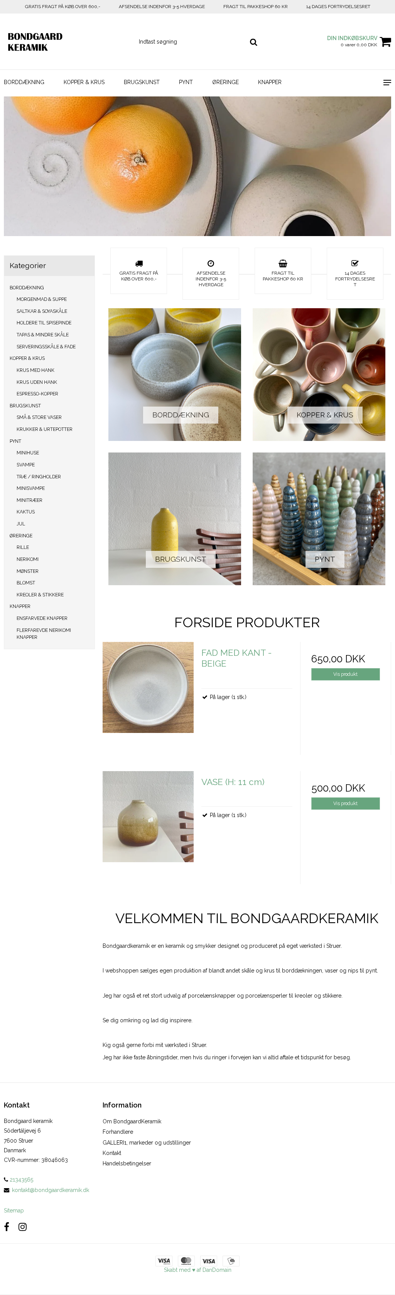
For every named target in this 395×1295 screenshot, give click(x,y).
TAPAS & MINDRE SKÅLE (43, 335)
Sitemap (14, 1210)
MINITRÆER (29, 500)
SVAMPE (26, 465)
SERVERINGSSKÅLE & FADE (46, 346)
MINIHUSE (28, 453)
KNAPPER (270, 82)
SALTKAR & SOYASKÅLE (42, 311)
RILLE (23, 547)
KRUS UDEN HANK (37, 382)
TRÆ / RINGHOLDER (39, 477)
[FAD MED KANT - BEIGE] (148, 687)
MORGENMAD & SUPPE (42, 299)
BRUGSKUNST (142, 82)
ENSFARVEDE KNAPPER (42, 618)
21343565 (20, 1180)
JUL (21, 524)
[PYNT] (319, 518)
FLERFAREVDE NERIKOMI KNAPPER (44, 633)
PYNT (186, 82)
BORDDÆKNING (24, 82)
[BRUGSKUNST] (174, 518)
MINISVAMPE (31, 488)
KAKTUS (26, 512)
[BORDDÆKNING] (174, 374)
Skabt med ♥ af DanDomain (197, 1270)
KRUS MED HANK (35, 370)
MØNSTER (28, 571)
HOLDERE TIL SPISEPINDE (44, 323)
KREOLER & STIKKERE (40, 595)
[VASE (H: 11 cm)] (148, 816)
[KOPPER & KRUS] (319, 374)
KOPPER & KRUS (84, 82)
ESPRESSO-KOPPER (37, 394)
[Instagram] (23, 1227)
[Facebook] (6, 1227)
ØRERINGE (225, 82)
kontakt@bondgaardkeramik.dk (50, 1190)
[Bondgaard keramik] (66, 41)
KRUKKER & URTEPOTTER (45, 429)
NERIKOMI (28, 559)
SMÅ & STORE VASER (39, 417)
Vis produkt (345, 674)
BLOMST (26, 583)
